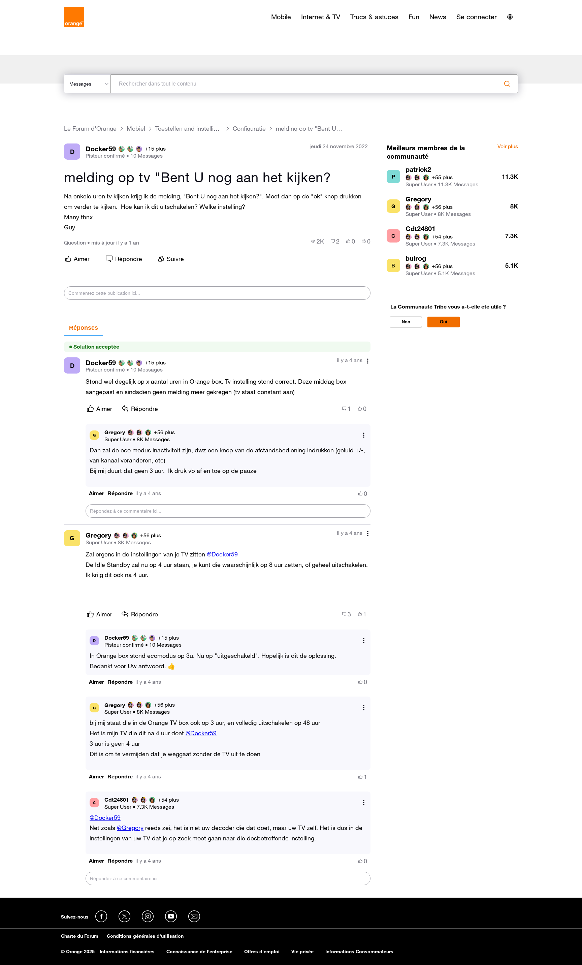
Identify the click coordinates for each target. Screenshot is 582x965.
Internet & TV (320, 17)
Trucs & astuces (374, 17)
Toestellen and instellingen (189, 128)
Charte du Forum (79, 936)
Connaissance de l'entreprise (199, 951)
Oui (443, 321)
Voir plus (507, 146)
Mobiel (136, 128)
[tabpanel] (217, 614)
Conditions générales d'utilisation (145, 936)
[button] (96, 493)
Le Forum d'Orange (90, 128)
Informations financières (127, 951)
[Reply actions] (363, 435)
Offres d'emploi (262, 951)
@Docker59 (222, 554)
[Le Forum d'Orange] (74, 17)
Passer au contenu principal (35, 5)
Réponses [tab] (83, 327)
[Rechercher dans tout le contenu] (507, 83)
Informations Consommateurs (359, 951)
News (437, 17)
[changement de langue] (510, 17)
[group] (317, 241)
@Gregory (130, 827)
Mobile (281, 17)
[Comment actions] (367, 360)
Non (406, 321)
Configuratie (249, 128)
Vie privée (302, 951)
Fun (414, 17)
